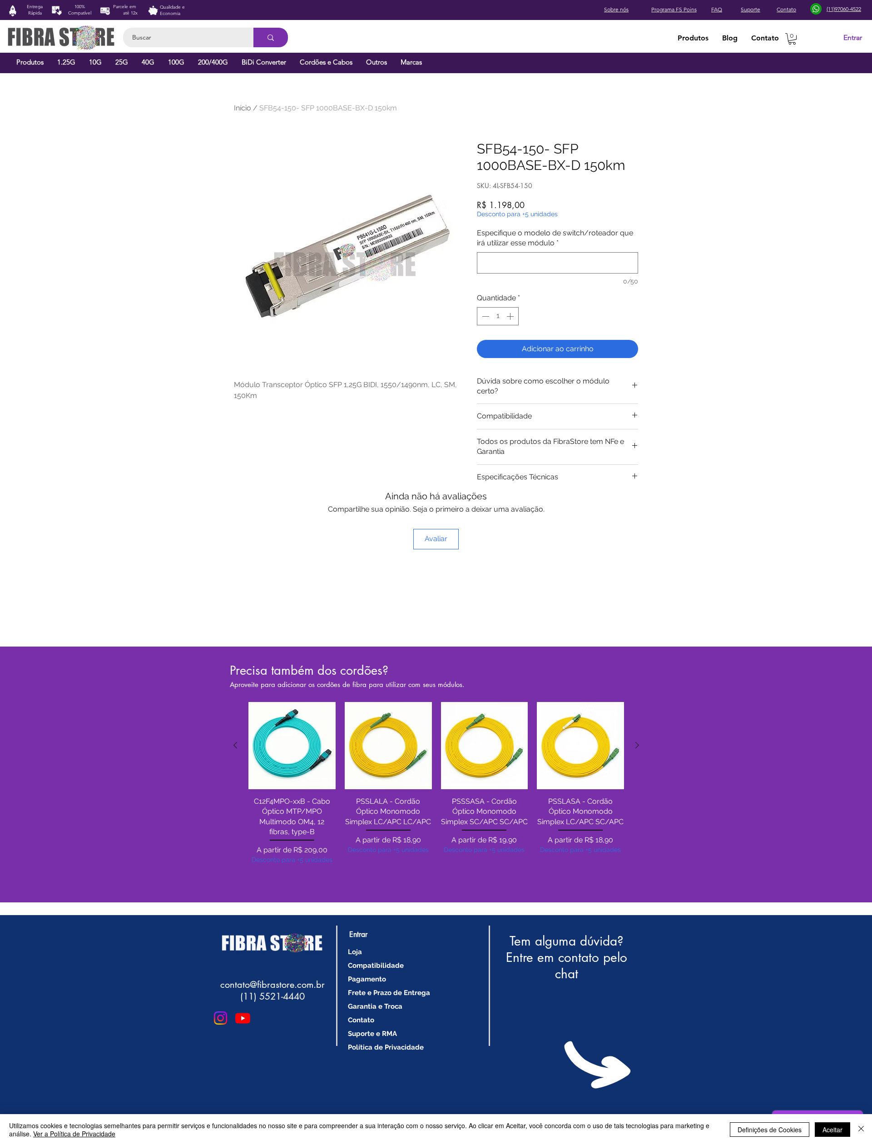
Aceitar (832, 1129)
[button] (792, 39)
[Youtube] (243, 1018)
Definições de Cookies (770, 1129)
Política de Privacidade (386, 1047)
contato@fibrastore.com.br (272, 985)
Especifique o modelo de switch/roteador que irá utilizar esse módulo (555, 238)
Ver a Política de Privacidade (74, 1133)
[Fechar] (861, 1129)
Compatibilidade (376, 965)
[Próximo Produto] (637, 745)
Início (242, 108)
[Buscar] (270, 37)
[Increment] (511, 316)
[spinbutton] (498, 316)
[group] (436, 795)
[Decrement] (484, 316)
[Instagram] (220, 1018)
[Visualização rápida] (292, 745)
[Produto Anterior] (235, 745)
